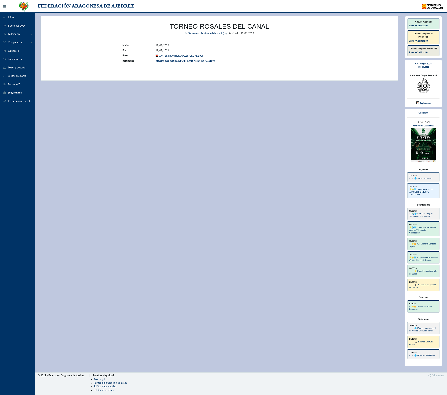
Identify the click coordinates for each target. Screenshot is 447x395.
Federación (13, 34)
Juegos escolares (16, 76)
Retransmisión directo (19, 101)
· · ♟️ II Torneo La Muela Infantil (421, 343)
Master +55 (13, 84)
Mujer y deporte (16, 68)
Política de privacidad (105, 386)
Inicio (10, 17)
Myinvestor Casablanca (423, 126)
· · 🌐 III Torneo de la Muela (422, 355)
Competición (14, 42)
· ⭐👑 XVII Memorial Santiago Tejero (422, 245)
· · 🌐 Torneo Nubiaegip (420, 178)
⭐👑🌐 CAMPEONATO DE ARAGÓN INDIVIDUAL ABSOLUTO (421, 192)
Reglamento (425, 103)
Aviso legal (99, 379)
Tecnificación (14, 59)
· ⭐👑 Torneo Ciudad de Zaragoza (420, 307)
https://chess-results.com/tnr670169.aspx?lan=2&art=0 (185, 61)
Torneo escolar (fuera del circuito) (206, 33)
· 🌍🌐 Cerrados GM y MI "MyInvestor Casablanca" (421, 215)
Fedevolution (14, 93)
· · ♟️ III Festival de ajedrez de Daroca (422, 286)
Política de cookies (103, 390)
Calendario (13, 51)
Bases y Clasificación (418, 26)
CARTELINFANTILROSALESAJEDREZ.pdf (181, 56)
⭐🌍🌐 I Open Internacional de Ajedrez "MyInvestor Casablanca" (422, 230)
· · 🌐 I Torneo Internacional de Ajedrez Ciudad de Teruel (422, 329)
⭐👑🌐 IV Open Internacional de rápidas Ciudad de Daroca (423, 258)
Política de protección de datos (110, 383)
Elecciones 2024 (16, 26)
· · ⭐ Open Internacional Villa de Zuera (423, 272)
